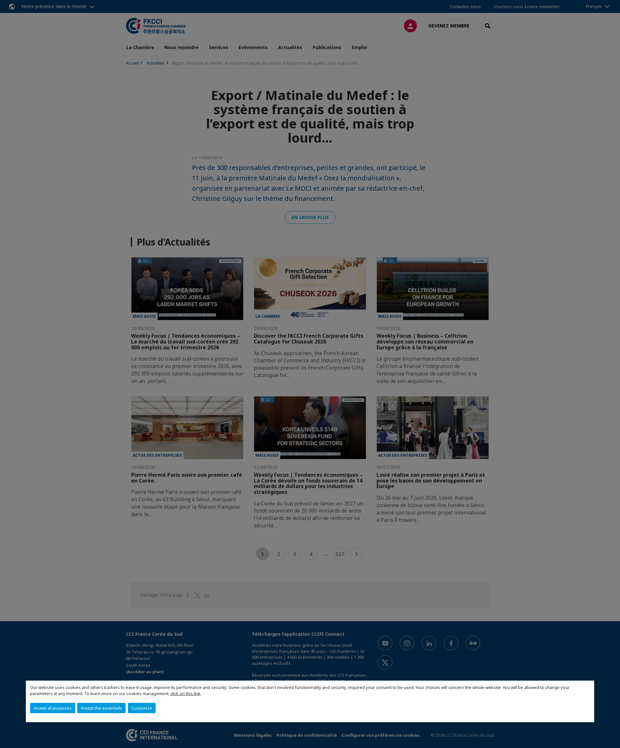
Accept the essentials (101, 708)
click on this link (185, 693)
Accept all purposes (53, 708)
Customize (141, 708)
